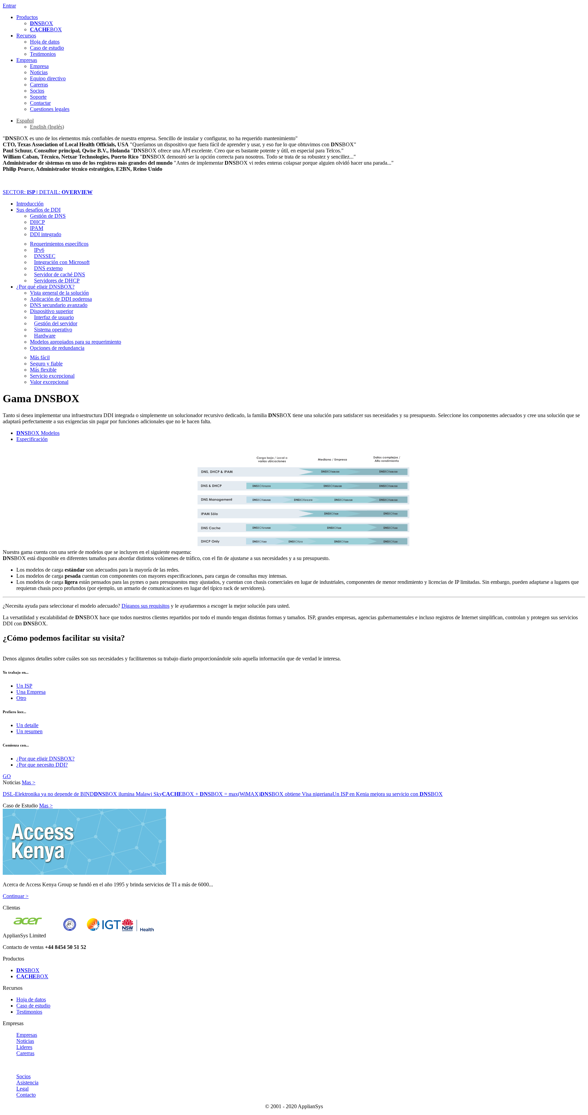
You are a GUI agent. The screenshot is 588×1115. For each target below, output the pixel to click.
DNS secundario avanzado (58, 305)
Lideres (24, 1047)
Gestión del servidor (55, 323)
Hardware (44, 336)
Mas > (28, 782)
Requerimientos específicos (59, 244)
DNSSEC (44, 256)
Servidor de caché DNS (59, 274)
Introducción (30, 204)
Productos (27, 17)
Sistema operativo (53, 329)
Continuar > (16, 896)
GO (7, 776)
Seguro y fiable (46, 363)
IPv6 (39, 250)
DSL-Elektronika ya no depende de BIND (48, 794)
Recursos (26, 35)
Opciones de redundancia (57, 348)
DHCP (37, 222)
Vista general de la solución (59, 293)
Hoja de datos (45, 42)
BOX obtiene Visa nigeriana (296, 794)
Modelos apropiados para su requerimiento (75, 342)
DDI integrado (45, 234)
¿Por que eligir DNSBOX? (45, 758)
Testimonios (43, 54)
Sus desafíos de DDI (38, 210)
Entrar (9, 6)
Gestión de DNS (48, 216)
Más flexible (43, 370)
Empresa (39, 66)
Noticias (39, 72)
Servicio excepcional (52, 376)
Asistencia (27, 1082)
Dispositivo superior (51, 311)
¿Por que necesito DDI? (42, 765)
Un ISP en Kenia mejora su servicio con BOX (387, 794)
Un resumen (29, 731)
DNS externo (48, 268)
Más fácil (40, 357)
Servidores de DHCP (57, 280)
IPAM (36, 228)
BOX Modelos (38, 433)
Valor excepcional (49, 382)
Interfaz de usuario (54, 317)
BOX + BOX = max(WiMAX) (211, 794)
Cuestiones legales (49, 109)
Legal (22, 1089)
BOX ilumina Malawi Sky (128, 794)
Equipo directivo (48, 78)
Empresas (26, 60)
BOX (41, 23)
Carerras (39, 84)
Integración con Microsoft (61, 262)
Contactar (40, 103)
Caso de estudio (47, 48)
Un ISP (24, 686)
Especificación (32, 439)
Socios (37, 91)
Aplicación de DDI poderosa (61, 299)
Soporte (38, 97)
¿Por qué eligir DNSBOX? (45, 287)
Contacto (26, 1095)
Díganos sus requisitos (145, 606)
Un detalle (27, 725)
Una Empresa (31, 692)
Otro (21, 698)
